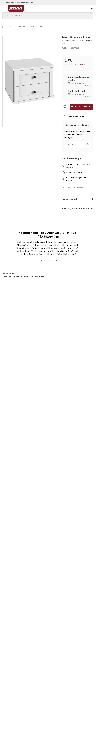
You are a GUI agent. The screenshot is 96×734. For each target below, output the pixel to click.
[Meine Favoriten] (86, 8)
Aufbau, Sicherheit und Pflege (78, 208)
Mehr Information (76, 83)
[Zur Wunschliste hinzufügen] (65, 107)
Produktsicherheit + (77, 91)
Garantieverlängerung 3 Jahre (78, 78)
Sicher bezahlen (74, 172)
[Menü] (4, 8)
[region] (29, 81)
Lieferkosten (83, 64)
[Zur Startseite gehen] (16, 8)
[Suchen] (5, 16)
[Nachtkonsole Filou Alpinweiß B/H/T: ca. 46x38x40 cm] (30, 81)
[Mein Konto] (80, 8)
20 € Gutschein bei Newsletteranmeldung (17, 2)
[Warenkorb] (92, 8)
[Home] (3, 27)
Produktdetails (70, 199)
